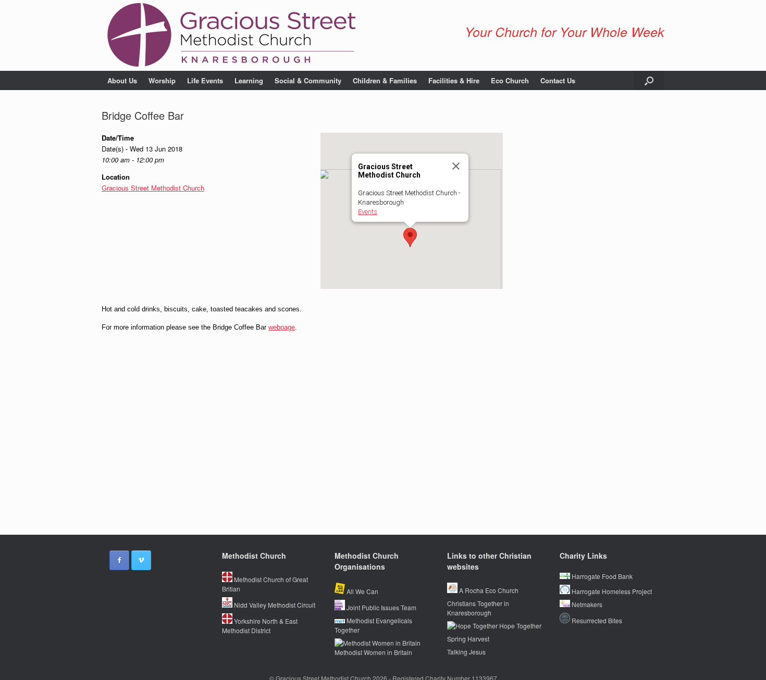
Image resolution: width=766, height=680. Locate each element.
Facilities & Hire (453, 80)
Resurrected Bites (596, 620)
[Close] (455, 166)
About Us (122, 80)
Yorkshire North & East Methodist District (260, 625)
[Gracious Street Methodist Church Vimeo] (141, 560)
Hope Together (519, 625)
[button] (649, 80)
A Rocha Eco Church (488, 590)
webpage (281, 327)
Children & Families (385, 80)
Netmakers (586, 604)
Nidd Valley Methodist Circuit (273, 604)
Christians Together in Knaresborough (478, 608)
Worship (162, 80)
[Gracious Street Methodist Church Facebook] (119, 560)
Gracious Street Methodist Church (153, 188)
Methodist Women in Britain (373, 652)
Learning (248, 80)
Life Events (205, 80)
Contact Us (557, 80)
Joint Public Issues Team (380, 607)
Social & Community (308, 80)
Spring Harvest (468, 638)
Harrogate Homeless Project (611, 591)
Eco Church (510, 80)
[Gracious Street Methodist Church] (232, 35)
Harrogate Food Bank (601, 576)
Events (367, 212)
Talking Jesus (466, 651)
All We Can (361, 591)
